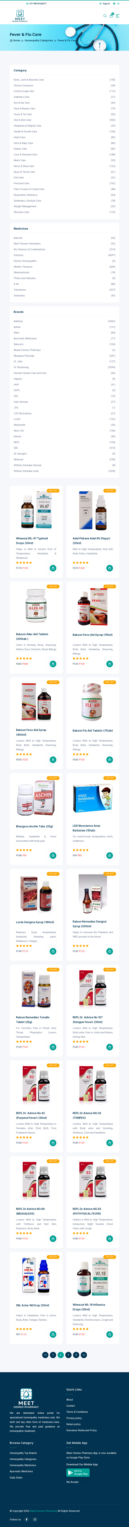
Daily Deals (16, 1477)
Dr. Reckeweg (64, 367)
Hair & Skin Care (64, 119)
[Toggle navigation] (117, 15)
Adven (64, 327)
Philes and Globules (64, 278)
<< (45, 1354)
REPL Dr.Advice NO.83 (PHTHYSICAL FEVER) (87, 1211)
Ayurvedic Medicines (64, 338)
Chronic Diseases (64, 85)
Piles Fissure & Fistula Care (64, 189)
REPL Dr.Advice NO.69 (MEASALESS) (30, 1211)
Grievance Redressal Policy (81, 1430)
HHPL (64, 390)
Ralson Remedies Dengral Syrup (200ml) (89, 924)
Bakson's (64, 344)
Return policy (73, 1424)
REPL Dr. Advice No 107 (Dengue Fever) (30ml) (88, 1020)
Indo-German (64, 401)
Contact (70, 1405)
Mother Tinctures (64, 266)
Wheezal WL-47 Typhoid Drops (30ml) (32, 541)
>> (84, 1354)
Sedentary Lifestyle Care (64, 200)
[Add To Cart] (53, 568)
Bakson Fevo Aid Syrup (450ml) (31, 732)
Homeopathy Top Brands (23, 1453)
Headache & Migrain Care (64, 125)
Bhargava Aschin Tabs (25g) (34, 826)
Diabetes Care (64, 96)
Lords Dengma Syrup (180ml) (35, 922)
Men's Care (64, 160)
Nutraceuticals (64, 272)
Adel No (64, 238)
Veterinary (64, 295)
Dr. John (64, 361)
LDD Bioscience (64, 413)
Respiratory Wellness (64, 194)
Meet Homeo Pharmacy (43, 1510)
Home (16, 40)
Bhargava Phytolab (64, 355)
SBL (64, 447)
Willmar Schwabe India (64, 471)
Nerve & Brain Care (64, 166)
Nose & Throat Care (64, 171)
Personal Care (64, 183)
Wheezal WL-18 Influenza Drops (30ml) (89, 1307)
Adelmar (64, 321)
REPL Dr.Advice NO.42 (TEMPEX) (87, 1115)
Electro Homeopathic (64, 261)
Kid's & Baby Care (64, 143)
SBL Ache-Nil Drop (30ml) (32, 1305)
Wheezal (64, 459)
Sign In (106, 3)
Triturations (64, 289)
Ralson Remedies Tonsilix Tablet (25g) (33, 1020)
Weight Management (64, 206)
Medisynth (64, 424)
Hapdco (64, 378)
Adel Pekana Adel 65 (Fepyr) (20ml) (91, 541)
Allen (64, 332)
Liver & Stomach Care (64, 154)
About (69, 1399)
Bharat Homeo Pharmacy (64, 350)
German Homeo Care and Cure (64, 373)
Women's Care (64, 212)
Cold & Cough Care (64, 91)
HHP (64, 384)
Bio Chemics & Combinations (64, 249)
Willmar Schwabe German (64, 465)
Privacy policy (74, 1418)
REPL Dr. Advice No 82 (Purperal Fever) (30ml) (31, 1115)
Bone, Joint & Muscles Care (64, 79)
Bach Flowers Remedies (64, 243)
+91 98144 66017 (37, 3)
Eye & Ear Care (64, 102)
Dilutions (64, 255)
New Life (64, 430)
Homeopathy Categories (39, 40)
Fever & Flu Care (64, 114)
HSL (64, 396)
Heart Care (64, 137)
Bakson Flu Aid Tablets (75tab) (93, 730)
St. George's (64, 453)
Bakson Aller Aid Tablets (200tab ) (32, 636)
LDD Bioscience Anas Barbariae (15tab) (86, 828)
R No (64, 284)
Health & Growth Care (64, 131)
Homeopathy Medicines (23, 1465)
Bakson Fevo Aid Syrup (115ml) (93, 634)
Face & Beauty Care (64, 108)
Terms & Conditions (77, 1411)
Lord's (64, 419)
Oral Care (64, 177)
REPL (64, 442)
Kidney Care (64, 148)
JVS (64, 407)
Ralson (64, 436)
